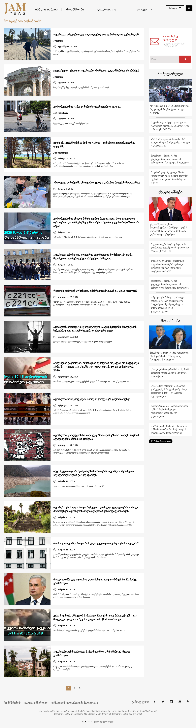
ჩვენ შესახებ (12, 702)
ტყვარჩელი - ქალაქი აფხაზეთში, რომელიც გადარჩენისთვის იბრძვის (96, 70)
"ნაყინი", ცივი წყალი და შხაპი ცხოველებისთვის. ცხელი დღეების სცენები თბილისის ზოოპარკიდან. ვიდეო (170, 177)
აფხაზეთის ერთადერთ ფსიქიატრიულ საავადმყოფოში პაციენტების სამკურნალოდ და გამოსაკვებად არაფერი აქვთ (94, 328)
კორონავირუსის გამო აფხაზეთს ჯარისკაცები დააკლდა (87, 107)
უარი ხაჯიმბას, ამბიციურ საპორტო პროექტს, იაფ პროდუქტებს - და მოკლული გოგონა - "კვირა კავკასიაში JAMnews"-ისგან (95, 617)
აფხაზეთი (58, 41)
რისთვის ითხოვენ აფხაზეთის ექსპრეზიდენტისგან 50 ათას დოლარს (95, 291)
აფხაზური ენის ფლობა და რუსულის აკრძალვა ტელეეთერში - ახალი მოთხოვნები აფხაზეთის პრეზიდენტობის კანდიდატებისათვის (96, 509)
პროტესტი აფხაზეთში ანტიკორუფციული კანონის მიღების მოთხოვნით (96, 182)
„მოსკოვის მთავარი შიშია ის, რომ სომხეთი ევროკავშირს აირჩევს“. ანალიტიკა (170, 372)
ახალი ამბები (46, 9)
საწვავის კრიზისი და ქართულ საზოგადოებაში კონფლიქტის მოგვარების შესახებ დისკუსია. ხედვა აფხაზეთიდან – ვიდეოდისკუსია (167, 304)
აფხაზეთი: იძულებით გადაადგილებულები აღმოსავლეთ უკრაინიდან (96, 34)
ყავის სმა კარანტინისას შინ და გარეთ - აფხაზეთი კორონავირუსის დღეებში (94, 144)
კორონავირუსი (60, 113)
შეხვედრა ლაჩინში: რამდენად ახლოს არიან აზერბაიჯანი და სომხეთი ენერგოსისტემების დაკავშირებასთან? (167, 266)
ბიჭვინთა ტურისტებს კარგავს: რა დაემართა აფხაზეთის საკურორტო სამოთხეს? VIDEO (170, 125)
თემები (142, 9)
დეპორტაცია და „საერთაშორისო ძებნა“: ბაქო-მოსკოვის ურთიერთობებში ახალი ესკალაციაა (169, 411)
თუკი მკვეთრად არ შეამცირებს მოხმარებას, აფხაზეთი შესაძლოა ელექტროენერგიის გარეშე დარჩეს (93, 473)
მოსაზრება (75, 9)
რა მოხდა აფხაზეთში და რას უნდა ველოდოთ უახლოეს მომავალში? (96, 543)
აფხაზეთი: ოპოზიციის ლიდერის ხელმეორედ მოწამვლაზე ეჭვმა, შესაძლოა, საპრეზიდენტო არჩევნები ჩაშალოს (93, 256)
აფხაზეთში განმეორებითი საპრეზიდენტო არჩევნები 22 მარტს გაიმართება (91, 653)
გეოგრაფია (106, 9)
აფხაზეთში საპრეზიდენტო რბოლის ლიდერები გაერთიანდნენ (91, 399)
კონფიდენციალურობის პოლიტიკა (74, 702)
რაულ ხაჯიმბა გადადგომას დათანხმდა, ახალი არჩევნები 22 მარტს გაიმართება (95, 581)
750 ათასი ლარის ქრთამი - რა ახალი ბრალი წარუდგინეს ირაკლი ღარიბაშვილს (170, 142)
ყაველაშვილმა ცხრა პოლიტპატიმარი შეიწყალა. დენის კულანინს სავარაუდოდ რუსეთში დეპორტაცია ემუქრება (168, 229)
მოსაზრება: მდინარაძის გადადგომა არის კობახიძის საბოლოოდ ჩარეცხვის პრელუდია (170, 159)
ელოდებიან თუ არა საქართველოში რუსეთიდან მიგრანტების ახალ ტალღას (170, 109)
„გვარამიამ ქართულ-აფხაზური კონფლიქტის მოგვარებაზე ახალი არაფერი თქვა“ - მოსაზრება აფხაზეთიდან (169, 391)
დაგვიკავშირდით (35, 702)
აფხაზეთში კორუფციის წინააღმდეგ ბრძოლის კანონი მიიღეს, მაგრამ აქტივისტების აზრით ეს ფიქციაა (96, 437)
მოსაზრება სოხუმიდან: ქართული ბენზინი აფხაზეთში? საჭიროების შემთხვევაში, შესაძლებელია (169, 429)
